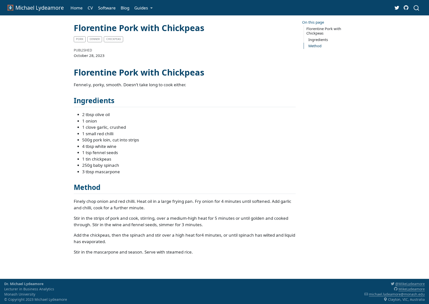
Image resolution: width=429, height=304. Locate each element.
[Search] (416, 7)
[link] (143, 7)
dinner (95, 39)
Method (315, 45)
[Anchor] (119, 100)
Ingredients (318, 39)
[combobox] (417, 7)
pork (79, 39)
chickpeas (113, 39)
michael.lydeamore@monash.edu (397, 294)
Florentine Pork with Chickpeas (323, 31)
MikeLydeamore (411, 289)
